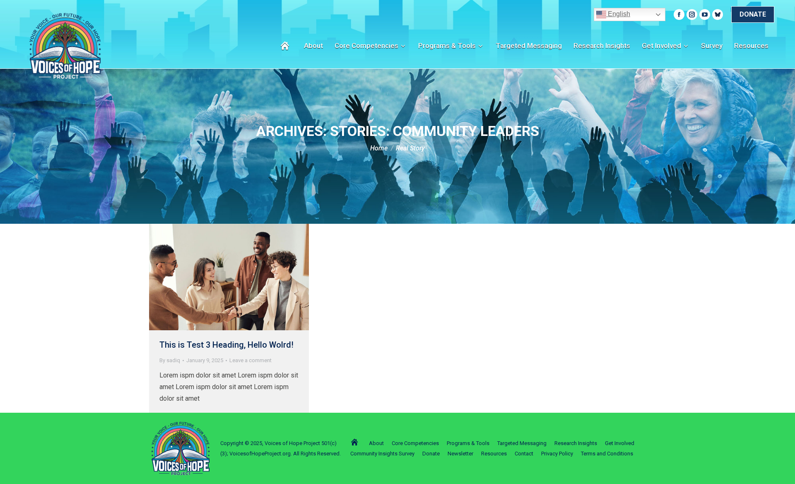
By (169, 360)
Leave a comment (250, 360)
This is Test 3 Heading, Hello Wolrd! (226, 345)
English (618, 13)
